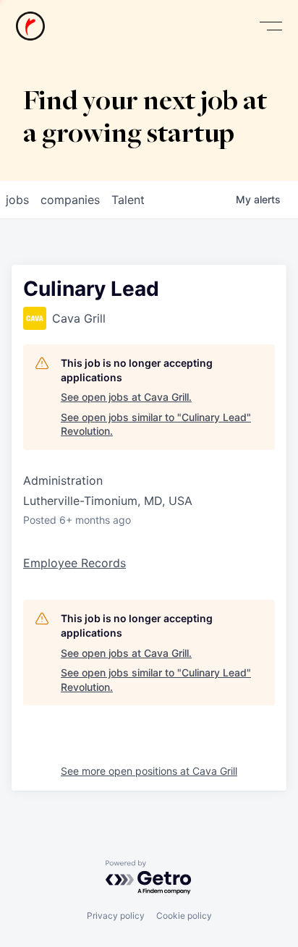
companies (70, 199)
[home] (30, 26)
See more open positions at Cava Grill (149, 771)
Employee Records (74, 563)
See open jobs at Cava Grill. (126, 397)
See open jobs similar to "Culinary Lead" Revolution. (156, 424)
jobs (17, 199)
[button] (270, 26)
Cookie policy (184, 915)
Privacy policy (116, 915)
